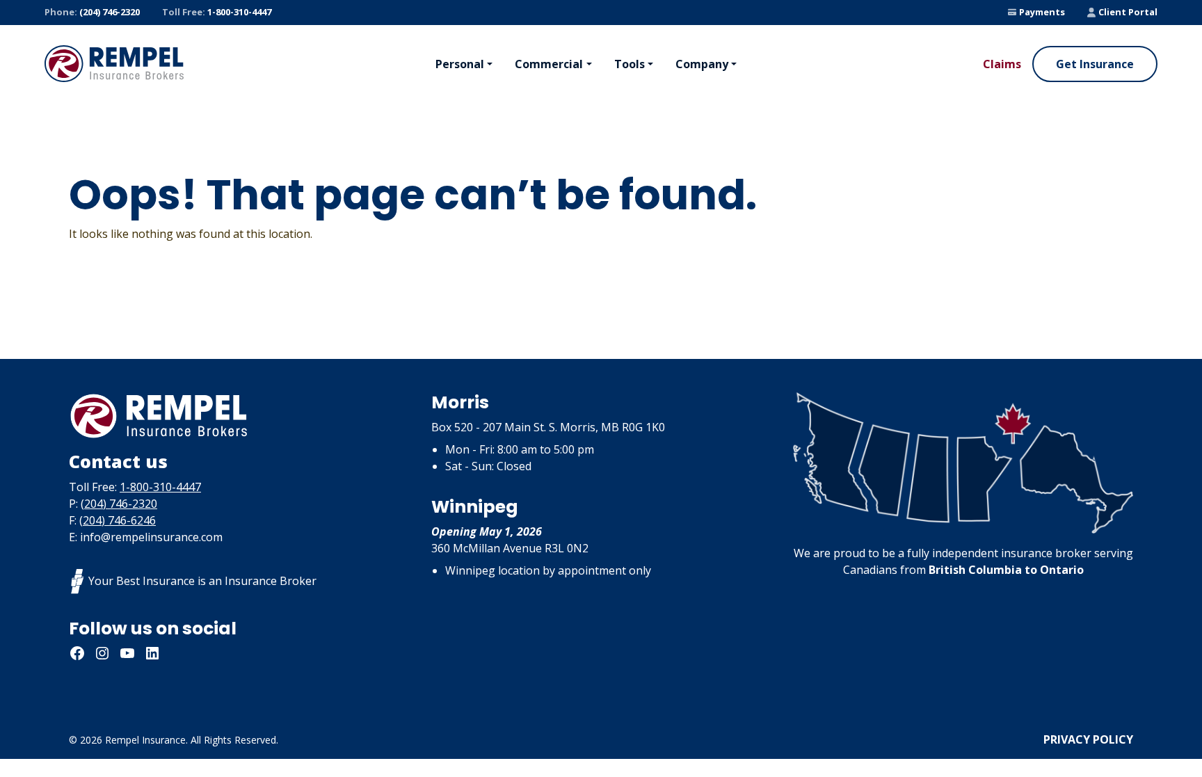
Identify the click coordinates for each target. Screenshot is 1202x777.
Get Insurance (1095, 64)
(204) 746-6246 (117, 520)
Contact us (118, 461)
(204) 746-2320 (92, 12)
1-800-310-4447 (216, 12)
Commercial (549, 64)
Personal (459, 64)
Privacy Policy (1088, 739)
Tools (629, 64)
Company (701, 64)
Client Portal (1127, 12)
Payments (1042, 12)
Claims (1002, 64)
